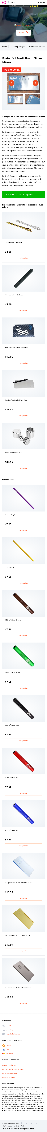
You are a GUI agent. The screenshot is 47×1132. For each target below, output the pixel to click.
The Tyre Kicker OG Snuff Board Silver (18, 988)
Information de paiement (12, 1040)
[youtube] (37, 1123)
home (4, 46)
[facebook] (22, 1123)
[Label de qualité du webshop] (4, 2)
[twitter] (32, 1123)
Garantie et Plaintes (9, 1065)
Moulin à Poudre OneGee (13, 452)
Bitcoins (8, 1046)
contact (16, 1126)
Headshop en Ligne (18, 46)
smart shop (10, 1026)
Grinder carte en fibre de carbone (16, 347)
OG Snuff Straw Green (12, 672)
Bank (7, 1050)
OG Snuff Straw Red (11, 778)
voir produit (23, 258)
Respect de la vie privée (10, 1073)
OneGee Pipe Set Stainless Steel (16, 400)
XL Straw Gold (9, 567)
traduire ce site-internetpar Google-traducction (18, 1129)
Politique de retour (8, 1077)
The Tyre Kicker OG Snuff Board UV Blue (18, 883)
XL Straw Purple (10, 515)
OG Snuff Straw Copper (13, 620)
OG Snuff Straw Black (12, 725)
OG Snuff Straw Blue (12, 830)
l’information (7, 1126)
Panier (21, 33)
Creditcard (9, 1054)
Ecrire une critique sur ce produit (20, 194)
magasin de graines (13, 1034)
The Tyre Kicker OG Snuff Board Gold (17, 935)
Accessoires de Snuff (37, 46)
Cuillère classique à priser (14, 242)
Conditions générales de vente (13, 1069)
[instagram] (27, 1123)
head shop (9, 1030)
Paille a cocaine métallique (14, 295)
